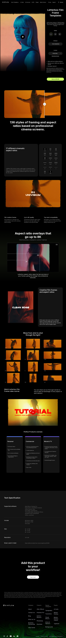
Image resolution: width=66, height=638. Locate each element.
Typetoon (56, 623)
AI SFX (33, 2)
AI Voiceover (27, 2)
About (30, 609)
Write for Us (31, 619)
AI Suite (56, 609)
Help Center (31, 627)
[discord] (17, 636)
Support (54, 2)
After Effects (40, 609)
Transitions (48, 614)
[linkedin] (14, 636)
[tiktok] (7, 636)
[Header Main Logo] (5, 2)
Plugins (37, 2)
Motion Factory (43, 2)
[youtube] (11, 636)
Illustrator (39, 624)
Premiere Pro (40, 612)
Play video (33, 412)
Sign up (61, 2)
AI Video (22, 2)
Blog (29, 616)
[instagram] (4, 636)
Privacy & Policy (44, 636)
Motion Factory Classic (56, 619)
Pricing (49, 2)
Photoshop (40, 620)
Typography (48, 610)
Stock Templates (14, 2)
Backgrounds (49, 627)
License (37, 636)
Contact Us (31, 612)
